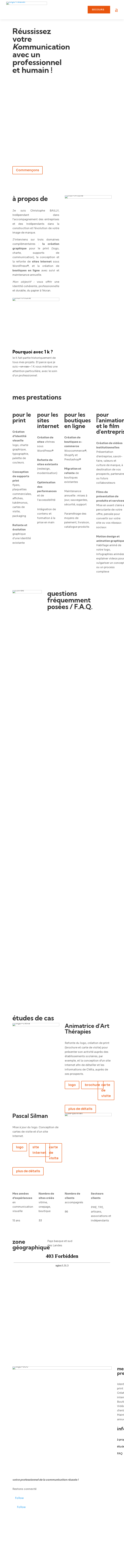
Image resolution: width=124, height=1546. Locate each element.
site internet (39, 1150)
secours (98, 9)
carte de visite (106, 1090)
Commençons (27, 170)
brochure (92, 1085)
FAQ (120, 1453)
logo (72, 1085)
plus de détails (80, 1109)
